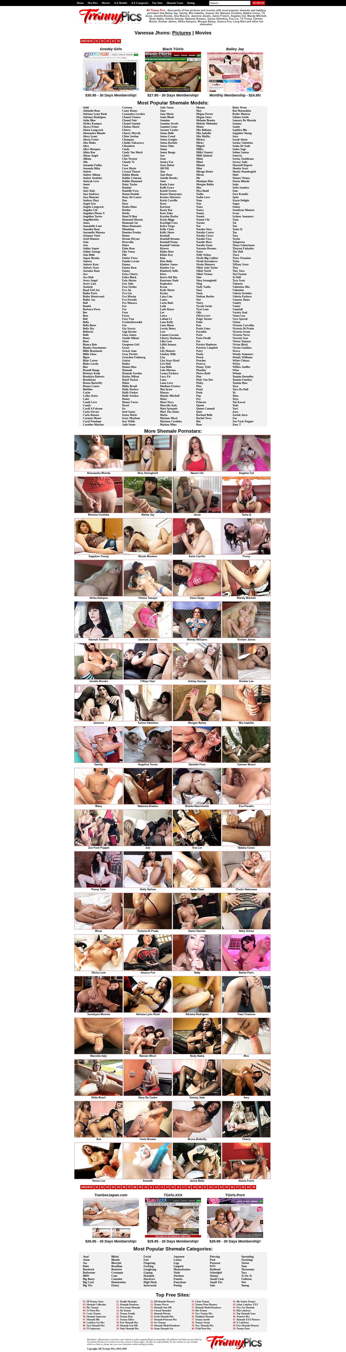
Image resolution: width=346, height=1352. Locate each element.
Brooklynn (89, 379)
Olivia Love (203, 315)
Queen (200, 405)
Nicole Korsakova (206, 261)
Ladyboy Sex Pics (95, 1322)
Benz (86, 341)
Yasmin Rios (239, 382)
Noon (199, 293)
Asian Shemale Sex (163, 1328)
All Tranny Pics (107, 1348)
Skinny (214, 1275)
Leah (163, 306)
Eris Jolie (127, 283)
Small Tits (216, 1282)
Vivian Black (240, 344)
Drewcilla (128, 242)
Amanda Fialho (92, 165)
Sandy (236, 126)
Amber (87, 171)
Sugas (235, 203)
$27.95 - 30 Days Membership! (173, 95)
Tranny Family (127, 1313)
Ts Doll (236, 277)
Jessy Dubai (167, 165)
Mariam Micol (168, 418)
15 (172, 1187)
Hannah (127, 370)
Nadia (199, 194)
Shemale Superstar (96, 1316)
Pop (198, 395)
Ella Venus (128, 251)
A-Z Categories (139, 2)
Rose (199, 424)
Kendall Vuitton (170, 245)
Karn (163, 203)
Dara (125, 203)
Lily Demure (167, 350)
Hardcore (149, 1279)
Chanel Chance (131, 117)
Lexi (162, 331)
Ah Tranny (125, 1310)
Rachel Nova (203, 418)
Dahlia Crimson (131, 178)
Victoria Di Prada (243, 328)
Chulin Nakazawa (133, 142)
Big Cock (88, 1282)
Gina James (129, 334)
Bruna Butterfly (92, 382)
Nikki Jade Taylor (207, 267)
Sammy (237, 123)
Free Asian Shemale (130, 1307)
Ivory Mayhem (131, 418)
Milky (199, 149)
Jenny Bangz (167, 152)
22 (210, 1187)
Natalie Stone (204, 245)
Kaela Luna (167, 184)
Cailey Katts (90, 395)
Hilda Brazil (129, 386)
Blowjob (116, 1263)
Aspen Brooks (91, 258)
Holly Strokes (130, 395)
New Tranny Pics (204, 1313)
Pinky (199, 382)
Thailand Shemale (204, 1316)
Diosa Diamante (131, 226)
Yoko (235, 395)
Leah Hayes (167, 309)
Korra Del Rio (168, 277)
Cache (86, 392)
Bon (85, 366)
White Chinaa (240, 360)
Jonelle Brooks (169, 178)
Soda (235, 184)
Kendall (165, 235)
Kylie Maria (167, 290)
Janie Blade (167, 117)
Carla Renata (91, 415)
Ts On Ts (246, 1275)
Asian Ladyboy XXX (247, 1304)
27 (237, 1187)
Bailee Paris (90, 293)
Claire (126, 155)
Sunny (236, 206)
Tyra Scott (238, 280)
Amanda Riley (91, 168)
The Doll (237, 251)
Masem (200, 107)
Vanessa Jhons (241, 299)
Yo (233, 392)
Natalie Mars (204, 242)
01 (97, 41)
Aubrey (87, 261)
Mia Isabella (203, 133)
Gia (124, 325)
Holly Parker (130, 392)
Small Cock (217, 1279)
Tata (235, 235)
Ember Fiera (130, 258)
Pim (198, 376)
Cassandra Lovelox (133, 113)
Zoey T (236, 424)
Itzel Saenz (128, 411)
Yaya (235, 386)
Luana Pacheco (169, 373)
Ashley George (91, 251)
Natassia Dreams (206, 248)
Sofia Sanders (240, 187)
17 (183, 1187)
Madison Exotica (170, 386)
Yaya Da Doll (240, 389)
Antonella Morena (94, 232)
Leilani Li (166, 318)
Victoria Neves (241, 334)
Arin (86, 242)
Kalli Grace (167, 187)
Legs (176, 1263)
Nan (198, 203)
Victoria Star (240, 338)
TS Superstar (93, 1328)
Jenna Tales (167, 146)
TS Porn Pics (93, 1310)
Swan (235, 213)
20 (199, 1187)
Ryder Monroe (241, 113)
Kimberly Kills (169, 270)
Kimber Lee (167, 267)
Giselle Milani (130, 338)
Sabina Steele (240, 117)
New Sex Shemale (245, 1307)
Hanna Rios (129, 366)
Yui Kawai (238, 402)
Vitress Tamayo (241, 341)
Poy (198, 398)
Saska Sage (239, 149)
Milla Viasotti (204, 152)
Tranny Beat (126, 1316)
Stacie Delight (240, 200)
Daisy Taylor (129, 184)
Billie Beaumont (92, 350)
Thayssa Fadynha (243, 248)
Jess (162, 155)
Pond (199, 389)
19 (194, 1187)
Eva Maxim (129, 296)
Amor (86, 184)
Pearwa (200, 363)
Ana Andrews (91, 194)
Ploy (199, 386)
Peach (199, 357)
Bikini (115, 1256)
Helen (125, 382)
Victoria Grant (241, 331)
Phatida (201, 370)
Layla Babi (166, 302)
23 (215, 1187)
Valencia (237, 283)
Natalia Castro (205, 232)
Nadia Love (203, 197)
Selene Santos (240, 152)
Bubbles (88, 389)
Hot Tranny (201, 1310)
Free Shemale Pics (129, 1322)
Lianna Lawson (169, 334)
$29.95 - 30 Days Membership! (173, 1241)
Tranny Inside (202, 1319)
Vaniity (236, 302)
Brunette (116, 1269)
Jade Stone (128, 424)
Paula (199, 354)
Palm (199, 322)
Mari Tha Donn (169, 411)
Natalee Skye (204, 229)
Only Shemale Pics (129, 1328)
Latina (178, 1259)
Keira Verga (167, 226)
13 (161, 1187)
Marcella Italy (168, 405)
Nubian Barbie (205, 296)
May (199, 110)
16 (178, 1187)
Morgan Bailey (205, 184)
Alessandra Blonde (94, 133)
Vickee (236, 322)
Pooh (199, 392)
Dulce (125, 245)
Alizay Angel (90, 155)
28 (242, 1187)
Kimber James (169, 264)
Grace (125, 347)
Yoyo (235, 398)
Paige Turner (204, 318)
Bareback (88, 1269)
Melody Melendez (206, 123)
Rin (198, 421)
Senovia (237, 155)
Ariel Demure (91, 238)
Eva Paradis (129, 299)
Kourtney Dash (169, 280)
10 (145, 1187)
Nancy (200, 210)
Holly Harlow (130, 389)
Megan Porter (204, 113)
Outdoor (179, 1275)
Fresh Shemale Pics (164, 1316)
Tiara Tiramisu (241, 258)
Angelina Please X (94, 213)
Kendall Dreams (170, 238)
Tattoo (245, 1263)
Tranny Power (161, 1304)
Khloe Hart (167, 251)
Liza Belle (166, 366)
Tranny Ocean (202, 1322)
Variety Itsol (239, 312)
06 (124, 1187)
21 (205, 1187)
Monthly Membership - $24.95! (235, 95)
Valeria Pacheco (242, 296)
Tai (234, 222)
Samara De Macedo (244, 120)
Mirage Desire (204, 171)
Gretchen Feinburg (133, 357)
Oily (198, 312)
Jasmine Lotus (168, 126)
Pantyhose (180, 1282)
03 (107, 41)
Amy (86, 187)
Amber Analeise (92, 178)
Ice (124, 408)
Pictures (181, 32)
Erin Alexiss (129, 280)
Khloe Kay (166, 254)
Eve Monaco (129, 302)
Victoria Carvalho (243, 325)
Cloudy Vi (128, 162)
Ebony (115, 1285)
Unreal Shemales (162, 1310)
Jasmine (165, 120)
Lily (162, 347)
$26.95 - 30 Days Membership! (111, 1241)
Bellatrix (88, 331)
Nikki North (203, 270)
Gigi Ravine (129, 331)
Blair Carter (90, 360)
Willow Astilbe (241, 366)
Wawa (236, 350)
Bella (86, 322)
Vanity (236, 306)
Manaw (164, 392)
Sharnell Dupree (242, 165)
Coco (125, 165)
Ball (85, 302)
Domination (118, 1282)
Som (235, 190)
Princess (201, 402)
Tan (234, 226)
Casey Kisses (129, 110)
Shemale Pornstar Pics (165, 1319)
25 (226, 1187)
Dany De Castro (131, 197)
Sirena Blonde (240, 181)
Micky (200, 142)
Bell (85, 318)
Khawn (164, 248)
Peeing (178, 1285)
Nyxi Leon (202, 309)
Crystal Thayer (131, 171)
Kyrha (164, 293)
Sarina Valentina (242, 142)
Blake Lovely (91, 363)
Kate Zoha (166, 213)
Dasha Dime (129, 206)
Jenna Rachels (168, 142)
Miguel (200, 146)
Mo (198, 178)
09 (140, 1187)
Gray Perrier (130, 354)
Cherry (126, 129)
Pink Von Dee (204, 379)
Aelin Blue (89, 120)
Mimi (199, 158)
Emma (126, 264)
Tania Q (237, 229)
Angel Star (89, 203)
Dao (124, 200)
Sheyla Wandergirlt (244, 171)
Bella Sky (88, 328)
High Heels (150, 1282)
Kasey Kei (166, 210)
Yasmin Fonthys (242, 379)
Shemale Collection (96, 1304)
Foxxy (126, 315)
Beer (85, 315)
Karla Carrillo (168, 200)
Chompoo (128, 139)
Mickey (200, 139)
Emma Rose (129, 267)
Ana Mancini (91, 197)
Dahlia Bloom (130, 174)
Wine (235, 370)
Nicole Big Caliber (207, 258)
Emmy (126, 270)
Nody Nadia (203, 286)
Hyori (125, 405)
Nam (199, 200)
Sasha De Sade (241, 146)
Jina (162, 171)
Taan (235, 219)
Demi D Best (129, 216)
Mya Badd (202, 190)
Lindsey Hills (168, 354)
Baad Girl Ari (91, 290)
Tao (234, 232)
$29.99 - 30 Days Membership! (235, 1241)
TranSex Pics (243, 1316)
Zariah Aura (239, 415)
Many (163, 398)
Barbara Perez (91, 309)
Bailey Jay (89, 299)
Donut (126, 235)
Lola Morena (168, 370)
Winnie (236, 373)
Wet (243, 1282)
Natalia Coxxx (204, 235)
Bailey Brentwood (93, 296)
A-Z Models (120, 2)
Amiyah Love (91, 181)
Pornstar (215, 1263)
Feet (146, 1259)
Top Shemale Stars (246, 1313)
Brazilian (116, 1266)
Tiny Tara (238, 270)
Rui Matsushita (241, 110)
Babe (86, 1266)
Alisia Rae (89, 152)
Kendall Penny (169, 242)
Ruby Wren (239, 107)
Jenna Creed (167, 136)
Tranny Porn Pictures (206, 1304)
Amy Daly (89, 190)
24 (221, 1187)
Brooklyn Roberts (93, 376)
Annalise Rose (91, 229)
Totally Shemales (128, 1301)
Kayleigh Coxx (169, 222)
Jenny (163, 149)
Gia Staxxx (129, 328)
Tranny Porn (243, 1328)
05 (118, 41)
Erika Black (129, 277)
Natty (199, 251)
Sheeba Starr (240, 168)
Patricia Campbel (207, 347)
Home (80, 2)
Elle (124, 254)
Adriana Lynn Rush (95, 113)
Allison (87, 158)
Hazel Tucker (130, 379)
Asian (86, 1259)
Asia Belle (89, 254)
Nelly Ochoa (203, 254)
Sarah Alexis (239, 139)
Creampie (117, 1272)
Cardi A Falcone (93, 408)
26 (232, 1187)
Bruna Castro (91, 386)
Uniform (246, 1279)
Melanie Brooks (205, 120)
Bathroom (89, 1272)
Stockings (247, 1259)
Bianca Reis (90, 344)
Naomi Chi (202, 219)
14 (167, 1187)
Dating (191, 2)
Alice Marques (91, 149)
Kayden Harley (169, 216)
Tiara (235, 254)
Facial (147, 1256)
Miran (200, 174)
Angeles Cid (90, 210)
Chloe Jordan (130, 136)
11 (151, 1187)
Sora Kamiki (240, 194)
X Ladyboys (242, 1322)
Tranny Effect (127, 1319)
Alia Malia (89, 142)
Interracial (150, 1285)
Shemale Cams (175, 2)
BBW (86, 1275)
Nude (177, 1272)
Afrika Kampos (92, 123)
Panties (178, 1279)
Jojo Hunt (166, 174)
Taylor (236, 238)
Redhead (215, 1269)
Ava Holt (88, 277)
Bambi (87, 306)
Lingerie (179, 1266)
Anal (86, 1256)
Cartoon (127, 107)
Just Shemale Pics (95, 1325)
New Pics (93, 2)
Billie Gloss (89, 354)
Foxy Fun (128, 318)
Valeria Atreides (242, 293)
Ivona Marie (129, 415)
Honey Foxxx (130, 402)
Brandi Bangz (91, 370)
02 (102, 41)
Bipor (86, 357)
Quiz (199, 411)
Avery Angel (90, 280)
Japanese (179, 1256)
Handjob (149, 1275)
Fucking (149, 1266)
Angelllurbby (91, 219)
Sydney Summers (242, 216)
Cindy (126, 149)
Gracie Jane (129, 350)
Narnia (200, 222)
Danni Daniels (130, 194)
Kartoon (165, 206)
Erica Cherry (130, 274)
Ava (85, 274)
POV (213, 1266)
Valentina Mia (241, 286)
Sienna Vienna (241, 178)
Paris (199, 334)
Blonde (115, 1259)
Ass (85, 1263)
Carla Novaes (91, 411)
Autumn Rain (91, 270)
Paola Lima (203, 328)
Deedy (126, 213)
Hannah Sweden (132, 373)
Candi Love (90, 402)
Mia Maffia (203, 136)
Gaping (148, 1272)
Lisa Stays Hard (169, 360)
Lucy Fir (165, 376)
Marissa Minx (168, 424)
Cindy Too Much (132, 152)
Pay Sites (157, 2)
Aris (85, 245)
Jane (163, 110)
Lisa (162, 357)
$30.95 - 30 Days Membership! (111, 95)
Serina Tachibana (243, 158)
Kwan (163, 286)
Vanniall (237, 309)
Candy (87, 405)
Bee (85, 312)
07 (129, 1187)
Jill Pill (164, 168)
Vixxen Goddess (241, 347)
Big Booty (89, 1279)
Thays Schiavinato (243, 245)
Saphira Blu (239, 129)
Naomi (200, 216)
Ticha (235, 261)
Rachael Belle (204, 415)
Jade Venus (167, 107)
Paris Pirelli (203, 338)
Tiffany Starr (240, 264)
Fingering (149, 1263)
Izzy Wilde (128, 421)
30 (253, 1187)
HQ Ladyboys (243, 1310)
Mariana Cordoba (171, 421)
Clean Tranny (202, 1301)
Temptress (238, 242)
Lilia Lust (166, 341)
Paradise (201, 331)
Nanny (200, 213)
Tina (235, 267)
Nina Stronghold (206, 280)
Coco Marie (129, 168)
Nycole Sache (204, 306)
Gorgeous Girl (130, 344)
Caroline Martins (93, 424)
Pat (198, 341)
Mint (199, 168)
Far (124, 309)
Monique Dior (204, 181)
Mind (199, 162)
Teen (244, 1266)
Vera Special (239, 318)
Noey (199, 290)
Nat (198, 226)
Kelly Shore (167, 232)
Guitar (126, 360)
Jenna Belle (167, 133)
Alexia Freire (91, 139)
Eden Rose (128, 248)
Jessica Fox (166, 162)
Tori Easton (239, 274)
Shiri (235, 174)
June (163, 181)
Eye (124, 306)
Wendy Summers (242, 354)
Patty (199, 350)
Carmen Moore (92, 418)
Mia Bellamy (204, 129)
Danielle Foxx (130, 190)
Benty (86, 338)
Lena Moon (167, 325)
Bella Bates (89, 325)
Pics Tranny (92, 1307)
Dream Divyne (131, 238)
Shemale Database (129, 1304)
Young (245, 1285)
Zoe (234, 418)
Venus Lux (238, 315)
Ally (85, 162)
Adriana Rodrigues (94, 117)
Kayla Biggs (167, 219)
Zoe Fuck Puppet (242, 421)
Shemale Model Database (167, 1325)
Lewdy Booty (168, 328)
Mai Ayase (166, 389)
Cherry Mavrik (131, 133)
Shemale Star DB (129, 1325)
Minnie (200, 165)
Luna (163, 379)
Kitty (163, 274)
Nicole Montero (205, 264)
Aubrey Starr (91, 267)
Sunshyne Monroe (243, 210)
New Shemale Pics (204, 1325)
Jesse (163, 158)
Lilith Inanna (168, 344)
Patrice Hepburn (206, 344)
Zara (235, 411)
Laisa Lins (166, 296)
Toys (244, 1272)
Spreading (247, 1256)
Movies (106, 2)
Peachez (201, 360)
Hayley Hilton (130, 376)
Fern (125, 312)
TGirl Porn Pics (203, 1328)
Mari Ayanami (168, 408)
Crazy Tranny (93, 1313)
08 (134, 1187)
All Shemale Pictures (164, 1301)
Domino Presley (131, 232)
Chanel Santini (131, 123)
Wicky (236, 363)
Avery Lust (89, 283)
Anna (86, 222)
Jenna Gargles (168, 139)
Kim (162, 258)
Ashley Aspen (91, 248)
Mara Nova (167, 402)
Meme (200, 126)
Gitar (125, 341)
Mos (198, 187)
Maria (163, 415)
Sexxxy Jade (239, 162)
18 (188, 1187)
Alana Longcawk (93, 129)
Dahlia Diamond (132, 181)
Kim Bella (166, 261)
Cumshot (116, 1279)
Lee (162, 312)
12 (156, 1187)
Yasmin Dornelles (242, 376)
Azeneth (88, 286)
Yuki (235, 405)
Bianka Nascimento (94, 347)
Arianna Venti (91, 235)
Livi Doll (165, 363)
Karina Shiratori (170, 197)
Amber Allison (91, 174)
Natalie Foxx (204, 238)
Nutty (199, 302)
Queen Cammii (205, 408)
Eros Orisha (129, 286)
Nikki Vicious (204, 274)
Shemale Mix (93, 1319)
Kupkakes (166, 283)
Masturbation (182, 1269)
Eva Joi (126, 290)
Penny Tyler (203, 366)
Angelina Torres (92, 216)
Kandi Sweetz (168, 190)
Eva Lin (127, 293)
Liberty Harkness (170, 338)
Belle (86, 334)
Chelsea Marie (130, 126)
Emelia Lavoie (130, 261)
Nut (198, 299)
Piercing (215, 1256)
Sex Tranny (160, 1322)
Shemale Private (162, 1313)
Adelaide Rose (91, 110)
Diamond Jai (130, 222)
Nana (199, 206)
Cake (86, 398)
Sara (235, 136)
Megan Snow (204, 117)
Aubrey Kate (91, 264)
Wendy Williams (242, 357)
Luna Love (166, 382)
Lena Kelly (166, 322)
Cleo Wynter (129, 158)
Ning (199, 283)
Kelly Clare (167, 229)
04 (113, 41)
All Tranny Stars (95, 1301)
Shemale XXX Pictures (248, 1319)
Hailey (126, 363)
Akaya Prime (91, 126)
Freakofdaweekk (132, 322)
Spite (235, 197)
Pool (212, 1259)
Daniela (126, 187)
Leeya (163, 315)
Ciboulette (128, 146)
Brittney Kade (91, 373)
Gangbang (150, 1269)
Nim (198, 277)
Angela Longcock (93, 206)
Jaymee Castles (169, 129)
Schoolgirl (216, 1272)
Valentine (238, 290)
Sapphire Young (242, 133)
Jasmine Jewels (169, 123)
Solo (212, 1285)
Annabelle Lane (92, 226)
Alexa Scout (90, 136)
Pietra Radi (203, 373)
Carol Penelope (92, 421)
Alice (86, 146)
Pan (198, 325)
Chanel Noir (129, 120)
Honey (126, 398)
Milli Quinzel (204, 155)
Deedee (126, 210)
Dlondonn (128, 229)
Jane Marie (167, 113)
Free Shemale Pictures (247, 1325)
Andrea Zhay (91, 200)
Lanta (163, 299)
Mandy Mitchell (169, 395)
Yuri (235, 408)
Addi (86, 107)
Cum (114, 1275)
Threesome (247, 1269)
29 (248, 1187)
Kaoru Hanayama (171, 194)
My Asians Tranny (245, 1301)
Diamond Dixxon (132, 219)
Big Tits (87, 1285)
